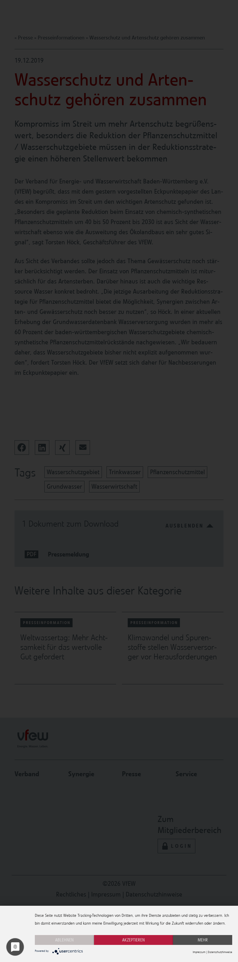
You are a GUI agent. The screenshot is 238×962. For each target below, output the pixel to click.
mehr (203, 940)
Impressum (199, 952)
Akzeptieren (133, 940)
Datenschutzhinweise (220, 952)
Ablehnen (64, 940)
